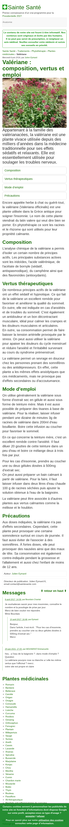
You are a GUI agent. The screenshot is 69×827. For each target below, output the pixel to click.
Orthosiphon (11, 723)
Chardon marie (13, 780)
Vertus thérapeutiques (18, 178)
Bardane (9, 687)
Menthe (9, 771)
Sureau (9, 739)
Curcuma (10, 713)
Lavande (9, 748)
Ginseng (9, 719)
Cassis (8, 745)
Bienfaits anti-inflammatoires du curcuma (26, 803)
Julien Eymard (31, 57)
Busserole (10, 758)
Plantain (9, 729)
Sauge (8, 735)
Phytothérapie (39, 51)
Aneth (8, 742)
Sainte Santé (24, 7)
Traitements (23, 51)
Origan (8, 697)
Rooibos (9, 716)
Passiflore (10, 796)
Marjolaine (10, 761)
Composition (12, 170)
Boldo (8, 787)
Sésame (9, 774)
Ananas (9, 751)
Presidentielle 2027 (12, 16)
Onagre (9, 700)
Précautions (12, 195)
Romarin (9, 684)
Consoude (10, 703)
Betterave (10, 691)
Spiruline (9, 755)
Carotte (9, 694)
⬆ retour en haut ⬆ (54, 590)
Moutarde (10, 783)
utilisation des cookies (50, 820)
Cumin (8, 777)
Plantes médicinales (25, 678)
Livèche (9, 710)
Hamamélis (11, 707)
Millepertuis (11, 732)
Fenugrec (10, 726)
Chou (8, 767)
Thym (8, 790)
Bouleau (9, 793)
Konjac (8, 764)
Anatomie (7, 22)
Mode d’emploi (13, 187)
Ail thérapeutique (14, 799)
